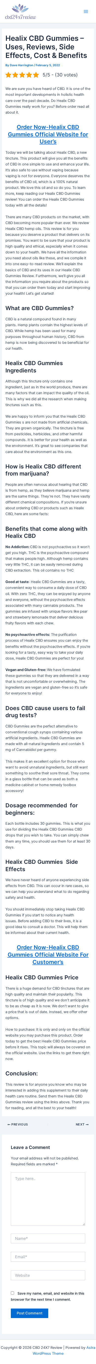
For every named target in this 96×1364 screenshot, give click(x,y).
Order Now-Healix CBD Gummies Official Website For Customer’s (48, 954)
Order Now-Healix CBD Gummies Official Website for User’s (48, 134)
